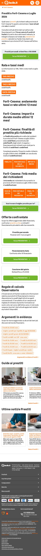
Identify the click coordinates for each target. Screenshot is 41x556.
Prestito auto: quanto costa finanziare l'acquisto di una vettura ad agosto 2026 (13, 435)
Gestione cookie (5, 543)
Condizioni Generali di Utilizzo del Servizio (11, 538)
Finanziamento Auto (20, 251)
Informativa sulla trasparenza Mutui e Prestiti (12, 549)
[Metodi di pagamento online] (20, 500)
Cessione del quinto (20, 269)
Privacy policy (5, 540)
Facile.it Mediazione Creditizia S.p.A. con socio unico (22, 528)
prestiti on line (15, 223)
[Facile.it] (11, 4)
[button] (2, 3)
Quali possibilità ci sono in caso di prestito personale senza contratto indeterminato (13, 390)
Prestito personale (20, 232)
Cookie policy (5, 541)
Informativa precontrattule (8, 547)
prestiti (13, 22)
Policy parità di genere (7, 545)
